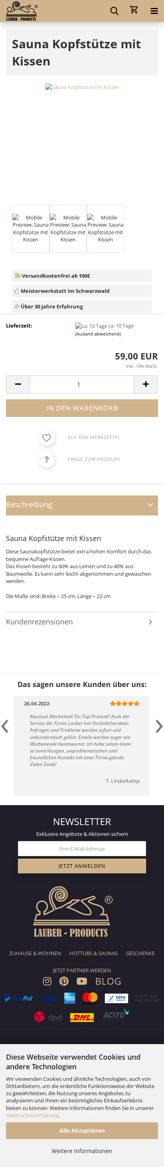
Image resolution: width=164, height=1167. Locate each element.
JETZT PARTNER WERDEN (82, 970)
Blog (108, 980)
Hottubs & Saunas (93, 953)
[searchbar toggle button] (114, 10)
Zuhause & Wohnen (35, 953)
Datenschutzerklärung (32, 1115)
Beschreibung (29, 504)
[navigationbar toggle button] (154, 10)
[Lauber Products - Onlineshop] (19, 11)
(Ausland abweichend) (98, 334)
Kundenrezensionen (39, 621)
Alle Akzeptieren (82, 1130)
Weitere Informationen (82, 1151)
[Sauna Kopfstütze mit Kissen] (82, 86)
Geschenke (140, 953)
